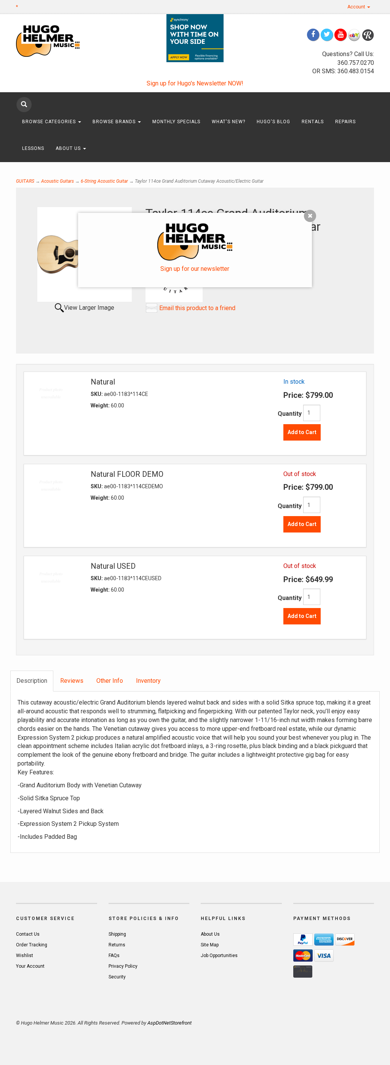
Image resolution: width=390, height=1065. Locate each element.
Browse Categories (49, 121)
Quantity (290, 413)
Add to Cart (302, 432)
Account (356, 7)
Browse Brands (115, 121)
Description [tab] (31, 680)
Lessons (33, 148)
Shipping (117, 934)
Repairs (345, 121)
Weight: (101, 405)
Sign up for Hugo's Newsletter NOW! (195, 83)
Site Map (210, 945)
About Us (69, 148)
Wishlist (24, 955)
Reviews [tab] (71, 680)
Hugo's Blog (273, 121)
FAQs (114, 955)
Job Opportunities (219, 955)
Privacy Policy (123, 966)
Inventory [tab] (148, 680)
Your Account (30, 966)
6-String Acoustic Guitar (104, 181)
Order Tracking (31, 945)
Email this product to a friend (197, 308)
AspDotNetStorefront (169, 1023)
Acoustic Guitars (57, 181)
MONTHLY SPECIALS (176, 121)
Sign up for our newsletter (194, 268)
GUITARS (25, 181)
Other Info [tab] (109, 680)
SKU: (97, 394)
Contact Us (28, 934)
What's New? (228, 121)
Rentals (313, 121)
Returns (117, 945)
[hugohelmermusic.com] (56, 40)
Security (117, 977)
